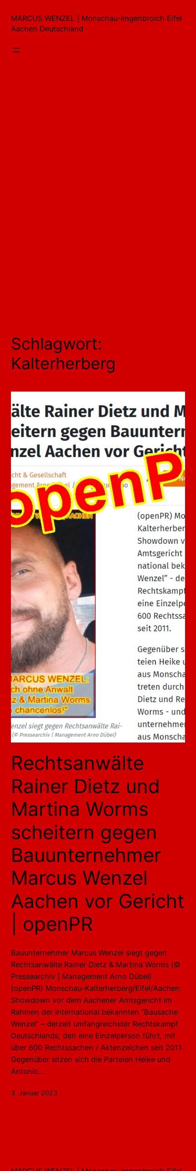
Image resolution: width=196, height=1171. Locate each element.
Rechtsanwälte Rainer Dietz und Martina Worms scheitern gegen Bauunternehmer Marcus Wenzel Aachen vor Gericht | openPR (97, 843)
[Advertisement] (98, 200)
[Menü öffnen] (16, 50)
